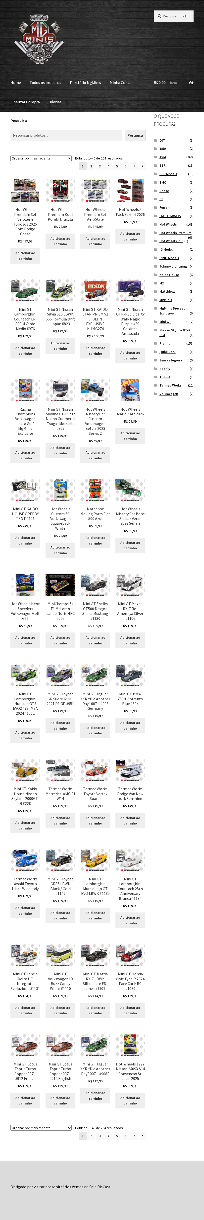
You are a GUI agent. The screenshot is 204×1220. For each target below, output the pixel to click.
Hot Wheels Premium (175, 233)
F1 (161, 199)
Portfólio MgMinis (85, 82)
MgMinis (165, 300)
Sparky (164, 368)
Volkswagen (168, 394)
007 (162, 140)
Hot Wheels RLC (171, 241)
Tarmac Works (170, 385)
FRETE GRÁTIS (170, 216)
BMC (162, 182)
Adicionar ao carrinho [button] (25, 256)
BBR (162, 165)
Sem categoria (170, 360)
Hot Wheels (168, 224)
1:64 (162, 157)
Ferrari (164, 207)
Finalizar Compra (25, 101)
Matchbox (167, 291)
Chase (164, 191)
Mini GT (165, 321)
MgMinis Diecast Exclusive (172, 310)
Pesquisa (18, 120)
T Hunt (164, 377)
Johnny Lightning (173, 266)
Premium (166, 343)
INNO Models (169, 258)
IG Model (166, 249)
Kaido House (169, 275)
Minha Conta (120, 82)
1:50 (162, 148)
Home (15, 82)
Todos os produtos (45, 82)
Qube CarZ (167, 352)
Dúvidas (55, 101)
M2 (161, 283)
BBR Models (168, 174)
